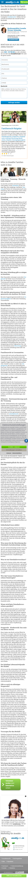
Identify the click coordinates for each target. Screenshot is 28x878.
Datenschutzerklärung (17, 866)
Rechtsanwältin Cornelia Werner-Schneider (16, 29)
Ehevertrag (14, 138)
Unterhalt (8, 138)
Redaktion (12, 868)
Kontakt (4, 868)
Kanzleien (10, 861)
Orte (3, 861)
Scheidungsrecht (7, 136)
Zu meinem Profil (13, 39)
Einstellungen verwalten (14, 450)
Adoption (8, 140)
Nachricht (4, 86)
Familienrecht (12, 17)
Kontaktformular (17, 824)
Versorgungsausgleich (18, 140)
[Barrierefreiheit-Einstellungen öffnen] (26, 440)
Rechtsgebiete (17, 858)
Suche (25, 2)
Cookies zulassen (14, 447)
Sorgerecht (15, 136)
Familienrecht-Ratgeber (12, 128)
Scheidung (15, 185)
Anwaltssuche (6, 858)
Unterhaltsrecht (13, 414)
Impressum (5, 866)
